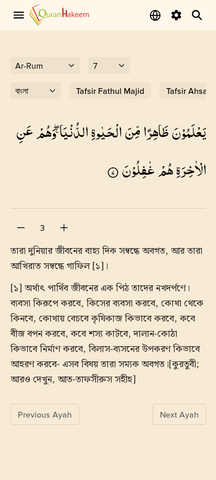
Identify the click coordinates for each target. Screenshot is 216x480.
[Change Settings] (176, 15)
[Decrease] (20, 227)
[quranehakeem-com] (59, 15)
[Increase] (63, 227)
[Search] (197, 15)
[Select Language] (155, 15)
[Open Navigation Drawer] (18, 15)
